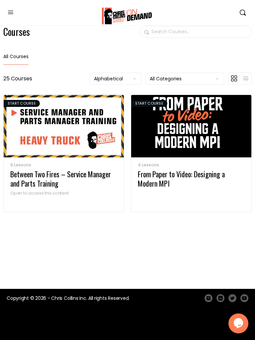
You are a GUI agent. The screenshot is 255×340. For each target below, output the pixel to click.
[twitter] (232, 298)
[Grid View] (234, 79)
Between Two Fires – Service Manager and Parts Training (60, 179)
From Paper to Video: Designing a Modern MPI (181, 179)
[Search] (243, 12)
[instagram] (208, 298)
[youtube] (244, 298)
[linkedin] (220, 298)
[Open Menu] (11, 12)
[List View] (245, 79)
